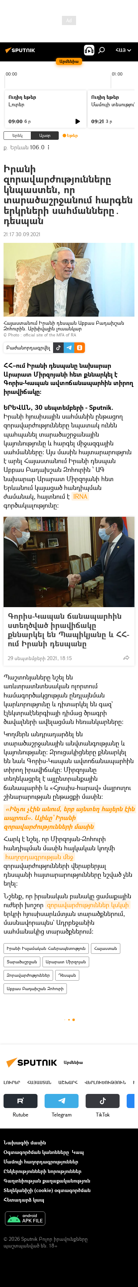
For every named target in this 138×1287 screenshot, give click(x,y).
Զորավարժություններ (28, 975)
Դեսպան (67, 975)
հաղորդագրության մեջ (39, 856)
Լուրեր (16, 104)
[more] (126, 658)
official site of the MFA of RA (49, 335)
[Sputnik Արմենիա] (21, 52)
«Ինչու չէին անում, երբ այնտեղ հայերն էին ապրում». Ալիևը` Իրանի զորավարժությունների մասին (70, 817)
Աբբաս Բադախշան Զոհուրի (35, 989)
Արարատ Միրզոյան (66, 962)
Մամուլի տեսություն (114, 104)
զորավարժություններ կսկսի (88, 904)
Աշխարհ (67, 1082)
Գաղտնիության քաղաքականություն (47, 1180)
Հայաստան (105, 948)
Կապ (78, 1152)
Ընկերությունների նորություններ (42, 1171)
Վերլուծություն (105, 1082)
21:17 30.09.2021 (22, 234)
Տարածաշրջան (22, 962)
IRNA (80, 496)
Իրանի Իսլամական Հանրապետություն (46, 948)
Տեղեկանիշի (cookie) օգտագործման (47, 1190)
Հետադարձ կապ (24, 1199)
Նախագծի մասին (25, 1142)
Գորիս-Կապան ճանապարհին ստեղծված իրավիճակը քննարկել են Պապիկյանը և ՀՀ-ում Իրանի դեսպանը (68, 629)
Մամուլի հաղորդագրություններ (41, 1161)
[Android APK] (25, 1219)
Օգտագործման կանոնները (36, 1152)
